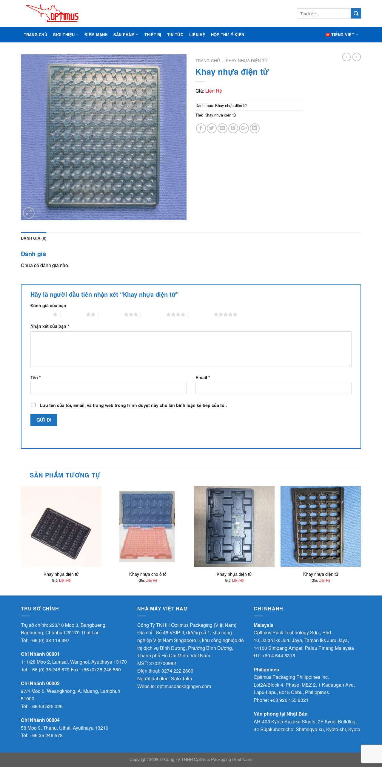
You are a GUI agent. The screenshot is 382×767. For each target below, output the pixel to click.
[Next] (360, 540)
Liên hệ (197, 34)
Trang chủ (35, 34)
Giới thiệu (64, 34)
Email (202, 377)
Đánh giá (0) (33, 238)
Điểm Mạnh (95, 34)
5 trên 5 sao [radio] (201, 314)
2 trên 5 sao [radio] (73, 314)
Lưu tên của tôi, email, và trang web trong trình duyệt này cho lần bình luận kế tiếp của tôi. (133, 405)
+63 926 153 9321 (289, 699)
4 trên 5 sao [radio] (153, 314)
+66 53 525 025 (46, 706)
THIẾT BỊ (152, 34)
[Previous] (21, 540)
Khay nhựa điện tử (247, 60)
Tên (35, 377)
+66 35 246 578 (46, 735)
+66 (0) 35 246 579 (50, 669)
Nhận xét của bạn (49, 326)
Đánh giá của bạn (48, 305)
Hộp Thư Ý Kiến (227, 34)
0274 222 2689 (177, 670)
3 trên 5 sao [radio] (111, 314)
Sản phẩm (124, 34)
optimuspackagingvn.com (184, 686)
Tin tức (175, 34)
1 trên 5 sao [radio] (40, 314)
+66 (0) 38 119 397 (50, 640)
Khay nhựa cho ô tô (148, 574)
